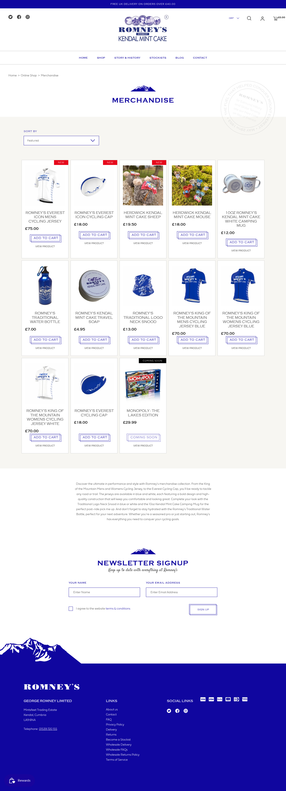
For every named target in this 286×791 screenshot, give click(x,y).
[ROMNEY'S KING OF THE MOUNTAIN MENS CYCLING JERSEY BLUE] (192, 286)
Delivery (111, 729)
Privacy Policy (115, 724)
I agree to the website (103, 608)
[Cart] (271, 19)
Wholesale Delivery (118, 744)
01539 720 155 (48, 729)
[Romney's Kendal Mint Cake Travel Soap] (94, 286)
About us (112, 709)
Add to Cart (46, 238)
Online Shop (29, 75)
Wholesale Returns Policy (122, 754)
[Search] (249, 18)
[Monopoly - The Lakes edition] (143, 383)
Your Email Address (163, 582)
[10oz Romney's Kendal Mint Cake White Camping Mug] (241, 185)
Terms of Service (117, 759)
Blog (179, 57)
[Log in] (258, 19)
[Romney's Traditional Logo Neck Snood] (143, 286)
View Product (45, 246)
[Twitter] (11, 17)
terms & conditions (118, 608)
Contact (200, 57)
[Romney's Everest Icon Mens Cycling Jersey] (45, 185)
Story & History (127, 57)
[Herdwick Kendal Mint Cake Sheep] (143, 185)
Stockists (157, 57)
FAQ (109, 719)
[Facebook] (20, 17)
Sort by (30, 131)
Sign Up (203, 609)
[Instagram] (29, 17)
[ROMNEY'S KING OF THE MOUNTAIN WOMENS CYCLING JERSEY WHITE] (45, 383)
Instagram (185, 711)
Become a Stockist (118, 739)
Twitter (169, 711)
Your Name (77, 582)
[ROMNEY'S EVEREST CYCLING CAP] (94, 383)
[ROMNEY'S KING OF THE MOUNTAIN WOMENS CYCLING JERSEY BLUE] (241, 286)
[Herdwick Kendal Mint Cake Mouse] (192, 185)
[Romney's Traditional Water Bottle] (45, 286)
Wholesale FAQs (117, 749)
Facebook (177, 711)
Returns (111, 734)
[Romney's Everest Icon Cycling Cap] (94, 185)
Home (83, 57)
